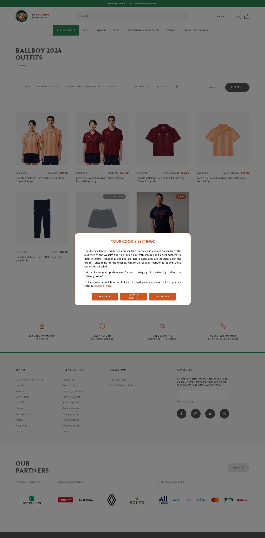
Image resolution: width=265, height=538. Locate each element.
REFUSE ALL (105, 296)
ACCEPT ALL (162, 296)
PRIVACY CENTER (134, 296)
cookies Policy (103, 285)
